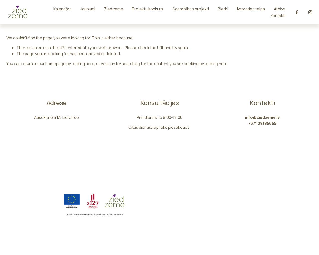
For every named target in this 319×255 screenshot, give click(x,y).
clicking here (83, 63)
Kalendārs (62, 9)
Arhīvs (279, 9)
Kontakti (278, 15)
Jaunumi (87, 9)
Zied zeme (113, 9)
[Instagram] (310, 12)
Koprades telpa (251, 9)
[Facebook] (296, 12)
